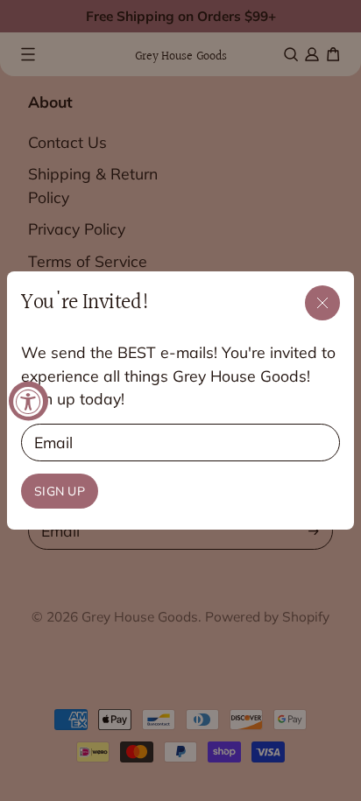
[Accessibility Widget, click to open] (28, 400)
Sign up (59, 491)
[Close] (322, 302)
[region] (180, 400)
